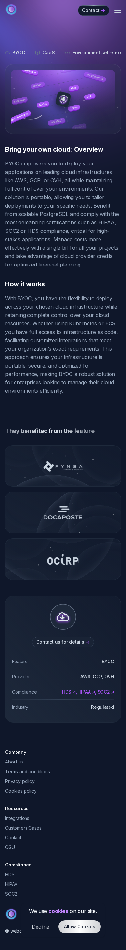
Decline (40, 926)
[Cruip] (11, 9)
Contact (13, 837)
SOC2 (104, 692)
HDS (66, 692)
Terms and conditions (27, 771)
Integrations (17, 818)
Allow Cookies (79, 926)
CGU (10, 847)
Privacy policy (20, 781)
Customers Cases (23, 828)
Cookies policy (21, 791)
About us (14, 761)
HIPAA (84, 692)
